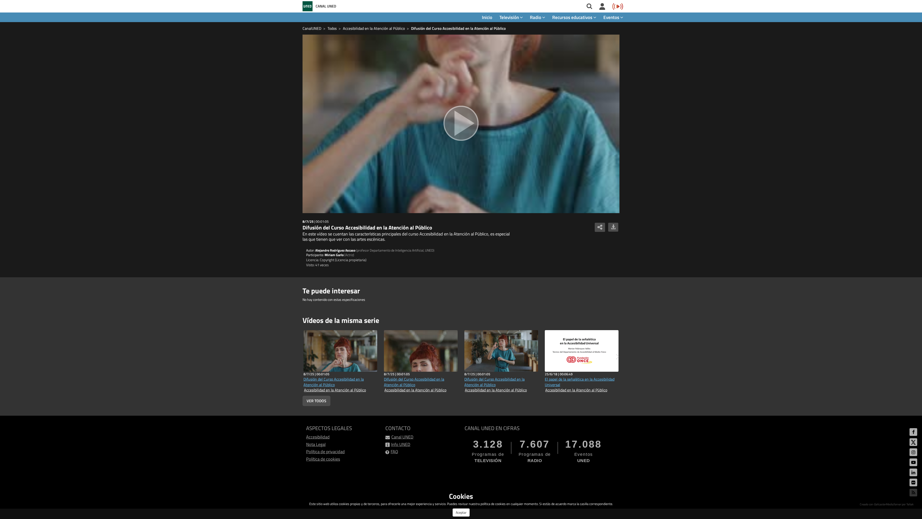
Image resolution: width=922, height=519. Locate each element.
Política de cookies (323, 459)
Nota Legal (316, 444)
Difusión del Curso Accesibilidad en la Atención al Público (458, 28)
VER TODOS (316, 401)
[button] (617, 357)
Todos (332, 28)
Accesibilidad (318, 437)
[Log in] (602, 6)
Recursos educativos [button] (572, 17)
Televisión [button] (509, 17)
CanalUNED (312, 28)
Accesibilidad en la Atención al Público (374, 28)
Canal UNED (402, 437)
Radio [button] (536, 17)
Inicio (487, 17)
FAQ (394, 451)
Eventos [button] (611, 17)
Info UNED (400, 444)
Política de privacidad (325, 451)
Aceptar (461, 512)
